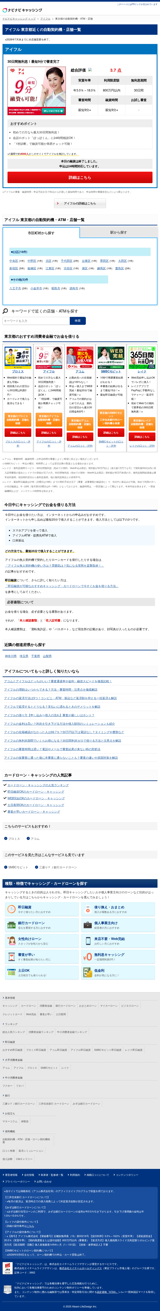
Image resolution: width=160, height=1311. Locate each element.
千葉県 (35, 656)
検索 (78, 320)
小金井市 (36, 288)
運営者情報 (11, 1174)
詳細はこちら (80, 177)
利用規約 (75, 1174)
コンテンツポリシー (127, 1174)
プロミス (18, 371)
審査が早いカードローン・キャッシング (34, 811)
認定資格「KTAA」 (107, 1292)
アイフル (49, 371)
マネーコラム (10, 1121)
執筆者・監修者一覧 (52, 1174)
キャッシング (10, 1005)
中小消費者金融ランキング (72, 1032)
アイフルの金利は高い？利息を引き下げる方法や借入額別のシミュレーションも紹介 (59, 723)
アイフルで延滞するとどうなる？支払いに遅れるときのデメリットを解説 (52, 706)
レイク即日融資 (133, 1049)
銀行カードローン (66, 1005)
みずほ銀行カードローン (86, 1103)
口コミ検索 (8, 1150)
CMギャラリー (24, 1159)
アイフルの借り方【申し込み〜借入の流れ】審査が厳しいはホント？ (49, 715)
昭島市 (55, 288)
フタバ (20, 1085)
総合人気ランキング (13, 1032)
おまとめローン (88, 1005)
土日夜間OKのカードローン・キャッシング (36, 805)
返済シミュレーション (31, 1150)
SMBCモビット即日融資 (107, 1049)
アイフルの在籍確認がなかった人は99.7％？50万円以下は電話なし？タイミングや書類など (64, 732)
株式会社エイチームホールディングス (80, 1268)
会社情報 (29, 1174)
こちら (30, 1225)
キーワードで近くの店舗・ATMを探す (44, 311)
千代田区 (66, 261)
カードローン (28, 1005)
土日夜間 (61, 1014)
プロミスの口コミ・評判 (17, 443)
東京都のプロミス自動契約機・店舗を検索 (18, 419)
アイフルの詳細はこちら (80, 203)
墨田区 (104, 261)
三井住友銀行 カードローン (54, 1103)
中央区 (13, 261)
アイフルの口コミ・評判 (48, 443)
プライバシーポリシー (17, 1181)
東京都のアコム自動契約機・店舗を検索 (80, 424)
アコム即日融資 (58, 1049)
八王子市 (15, 288)
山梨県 (47, 656)
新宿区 (13, 268)
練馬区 (101, 268)
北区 (48, 261)
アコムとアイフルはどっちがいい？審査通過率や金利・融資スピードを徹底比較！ (58, 681)
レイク (142, 371)
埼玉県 (24, 656)
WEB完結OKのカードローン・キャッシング (36, 798)
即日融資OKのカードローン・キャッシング (36, 791)
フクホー (7, 1085)
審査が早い (46, 1014)
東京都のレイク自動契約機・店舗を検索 (142, 424)
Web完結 (31, 1014)
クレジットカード (12, 1014)
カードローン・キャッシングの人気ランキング (38, 785)
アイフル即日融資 (81, 1049)
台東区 (86, 261)
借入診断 (7, 1159)
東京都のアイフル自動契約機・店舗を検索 (49, 419)
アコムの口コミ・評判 (80, 445)
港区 (85, 268)
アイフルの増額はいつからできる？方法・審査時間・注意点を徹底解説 (51, 689)
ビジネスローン (130, 1005)
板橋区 (32, 268)
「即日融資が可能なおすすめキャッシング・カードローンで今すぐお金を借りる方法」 (62, 586)
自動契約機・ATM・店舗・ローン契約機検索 (26, 1140)
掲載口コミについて (98, 1174)
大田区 (122, 261)
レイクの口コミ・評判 (142, 445)
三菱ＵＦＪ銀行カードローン (58, 867)
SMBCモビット (111, 371)
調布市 (74, 288)
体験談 (25, 1121)
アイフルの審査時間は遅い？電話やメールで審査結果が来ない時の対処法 (52, 749)
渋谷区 (68, 268)
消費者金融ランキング (41, 1032)
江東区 (50, 268)
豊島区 (119, 268)
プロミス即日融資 (36, 1049)
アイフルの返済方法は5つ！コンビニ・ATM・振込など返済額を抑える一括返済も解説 (60, 698)
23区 (16, 252)
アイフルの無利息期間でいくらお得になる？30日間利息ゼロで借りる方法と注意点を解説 (62, 740)
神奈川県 (11, 656)
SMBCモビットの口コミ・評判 (111, 443)
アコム (80, 371)
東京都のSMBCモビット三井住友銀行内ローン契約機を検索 (111, 418)
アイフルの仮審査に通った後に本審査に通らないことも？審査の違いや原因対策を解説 (61, 757)
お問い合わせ (44, 1181)
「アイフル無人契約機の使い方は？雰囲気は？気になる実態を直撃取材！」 (54, 565)
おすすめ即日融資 (12, 1049)
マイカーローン (109, 1005)
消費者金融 (46, 1005)
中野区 (32, 261)
